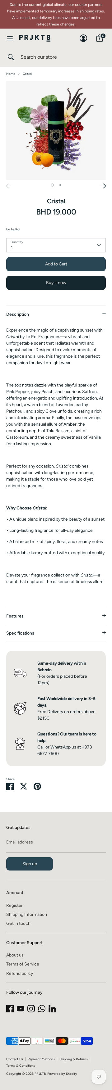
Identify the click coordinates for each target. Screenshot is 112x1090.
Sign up (29, 863)
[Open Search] (10, 57)
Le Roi (15, 229)
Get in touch (18, 923)
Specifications (20, 633)
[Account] (83, 35)
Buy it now (56, 282)
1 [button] (52, 185)
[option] (56, 130)
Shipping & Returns (73, 1059)
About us (15, 955)
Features (15, 616)
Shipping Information (26, 914)
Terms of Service (22, 964)
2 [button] (60, 185)
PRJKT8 (40, 1074)
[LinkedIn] (52, 1008)
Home (10, 74)
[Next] (103, 186)
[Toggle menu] (10, 38)
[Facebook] (10, 1008)
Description (17, 314)
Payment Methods (41, 1059)
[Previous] (8, 186)
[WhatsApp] (41, 1008)
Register (14, 905)
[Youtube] (20, 1008)
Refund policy (19, 973)
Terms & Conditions (20, 1066)
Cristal (27, 74)
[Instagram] (31, 1008)
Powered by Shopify (62, 1074)
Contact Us (14, 1059)
